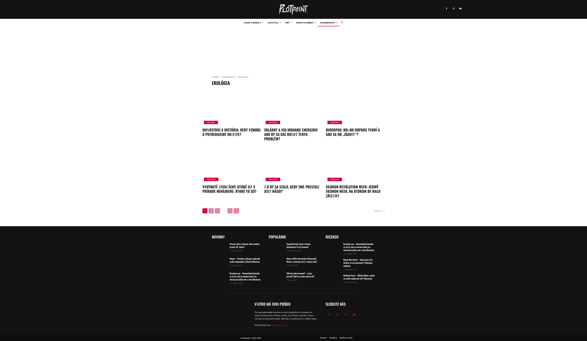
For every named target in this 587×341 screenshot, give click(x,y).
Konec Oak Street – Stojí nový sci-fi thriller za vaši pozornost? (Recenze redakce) (357, 262)
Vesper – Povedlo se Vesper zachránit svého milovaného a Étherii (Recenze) (245, 260)
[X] (345, 314)
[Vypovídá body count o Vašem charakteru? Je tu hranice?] (276, 247)
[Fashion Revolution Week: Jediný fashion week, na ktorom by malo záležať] (355, 165)
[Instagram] (453, 8)
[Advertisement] (293, 49)
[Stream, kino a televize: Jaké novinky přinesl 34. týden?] (219, 247)
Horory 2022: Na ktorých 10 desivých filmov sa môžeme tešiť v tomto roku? (301, 260)
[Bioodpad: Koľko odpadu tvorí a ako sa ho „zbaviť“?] (355, 108)
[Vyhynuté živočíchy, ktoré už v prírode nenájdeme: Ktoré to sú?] (231, 165)
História (211, 122)
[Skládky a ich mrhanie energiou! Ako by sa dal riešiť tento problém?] (293, 108)
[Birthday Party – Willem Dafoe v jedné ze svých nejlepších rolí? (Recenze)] (333, 279)
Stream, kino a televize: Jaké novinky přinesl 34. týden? (245, 245)
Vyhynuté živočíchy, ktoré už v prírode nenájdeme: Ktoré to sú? (229, 189)
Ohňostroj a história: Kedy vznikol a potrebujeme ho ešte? (231, 132)
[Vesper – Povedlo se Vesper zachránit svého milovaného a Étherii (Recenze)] (219, 262)
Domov (216, 77)
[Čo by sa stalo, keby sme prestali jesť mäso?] (293, 165)
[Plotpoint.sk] (293, 10)
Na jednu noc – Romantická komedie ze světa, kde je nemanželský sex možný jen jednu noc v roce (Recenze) (245, 276)
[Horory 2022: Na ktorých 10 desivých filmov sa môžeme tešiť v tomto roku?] (276, 262)
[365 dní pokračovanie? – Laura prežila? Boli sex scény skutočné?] (276, 277)
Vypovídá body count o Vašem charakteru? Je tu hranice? (298, 245)
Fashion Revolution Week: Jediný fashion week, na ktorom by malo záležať (353, 191)
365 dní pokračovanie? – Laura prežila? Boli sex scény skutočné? (300, 275)
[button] (342, 22)
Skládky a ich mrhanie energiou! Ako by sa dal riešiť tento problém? (291, 134)
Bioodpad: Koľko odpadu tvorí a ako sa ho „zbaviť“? (353, 132)
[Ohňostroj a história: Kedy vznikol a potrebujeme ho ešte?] (231, 108)
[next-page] (236, 210)
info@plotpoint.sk (279, 325)
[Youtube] (460, 8)
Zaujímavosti (229, 77)
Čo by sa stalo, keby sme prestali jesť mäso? (291, 189)
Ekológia (273, 122)
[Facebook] (446, 8)
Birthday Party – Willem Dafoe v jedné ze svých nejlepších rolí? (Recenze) (359, 277)
